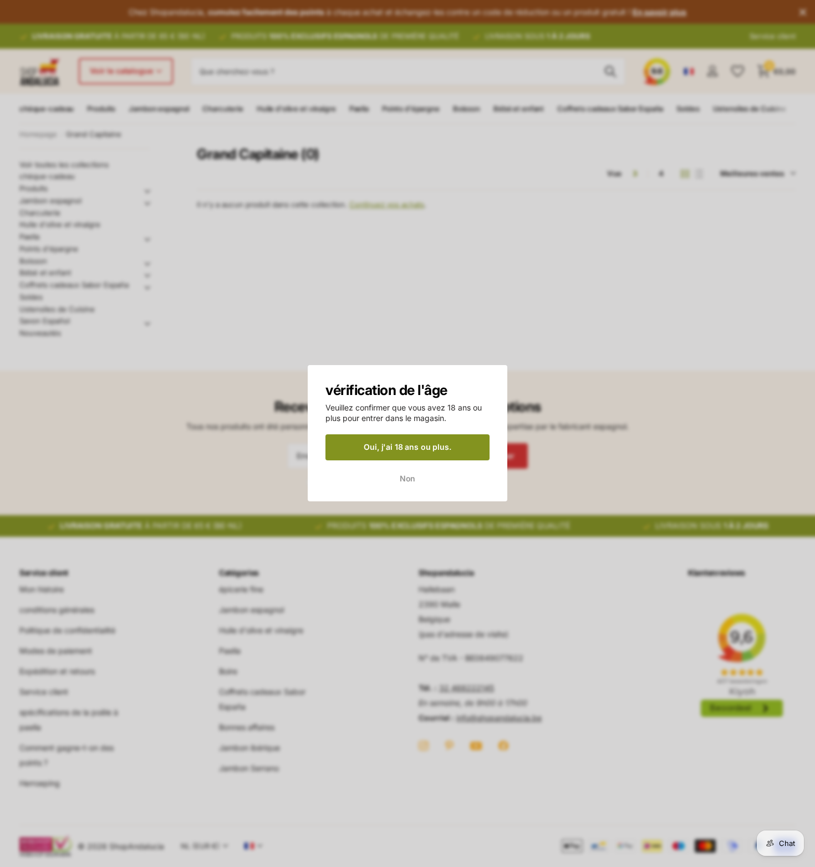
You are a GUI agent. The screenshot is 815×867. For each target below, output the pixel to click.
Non (408, 478)
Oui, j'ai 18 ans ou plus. (407, 447)
